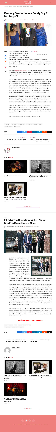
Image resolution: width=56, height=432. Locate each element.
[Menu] (6, 2)
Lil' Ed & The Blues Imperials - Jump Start (14, 327)
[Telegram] (5, 65)
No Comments (28, 19)
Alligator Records (9, 324)
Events (34, 425)
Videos (40, 425)
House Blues (28, 324)
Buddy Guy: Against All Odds (12, 175)
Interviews (27, 425)
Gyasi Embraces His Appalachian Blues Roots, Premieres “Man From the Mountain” (40, 176)
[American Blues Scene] (28, 2)
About (45, 425)
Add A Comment (28, 206)
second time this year (21, 70)
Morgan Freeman (38, 124)
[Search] (50, 2)
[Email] (5, 71)
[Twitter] (5, 58)
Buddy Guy (13, 124)
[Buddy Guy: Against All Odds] (15, 166)
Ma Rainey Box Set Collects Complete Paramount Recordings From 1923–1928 (15, 198)
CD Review (20, 324)
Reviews (20, 425)
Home (10, 425)
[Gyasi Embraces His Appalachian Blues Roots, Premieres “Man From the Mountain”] (40, 166)
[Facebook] (5, 55)
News (5, 10)
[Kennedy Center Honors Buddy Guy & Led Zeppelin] (28, 34)
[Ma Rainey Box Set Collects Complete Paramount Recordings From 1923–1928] (15, 189)
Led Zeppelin (29, 124)
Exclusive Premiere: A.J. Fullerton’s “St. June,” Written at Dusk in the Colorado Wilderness (15, 399)
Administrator (11, 19)
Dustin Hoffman (21, 124)
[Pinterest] (5, 68)
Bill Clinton (7, 124)
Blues (15, 324)
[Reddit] (5, 61)
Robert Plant (17, 126)
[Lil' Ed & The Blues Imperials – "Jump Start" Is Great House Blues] (28, 241)
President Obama (9, 126)
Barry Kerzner (11, 226)
